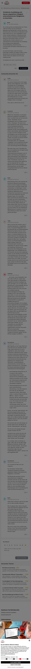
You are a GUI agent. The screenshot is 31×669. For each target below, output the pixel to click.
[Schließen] (29, 623)
